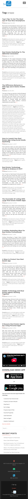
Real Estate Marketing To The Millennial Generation (13, 53)
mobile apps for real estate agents (9, 44)
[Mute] (21, 365)
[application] (14, 360)
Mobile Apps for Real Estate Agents (16, 40)
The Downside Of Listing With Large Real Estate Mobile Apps (14, 199)
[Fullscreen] (24, 365)
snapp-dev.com (17, 125)
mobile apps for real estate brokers (15, 250)
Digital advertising (11, 158)
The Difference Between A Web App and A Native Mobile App (13, 86)
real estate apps (5, 161)
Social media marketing (7, 160)
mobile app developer (12, 279)
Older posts (5, 352)
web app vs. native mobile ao (14, 129)
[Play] (4, 365)
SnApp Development (10, 42)
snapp (19, 44)
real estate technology (7, 193)
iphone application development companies (12, 114)
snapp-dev (11, 125)
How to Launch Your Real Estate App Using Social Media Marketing (14, 140)
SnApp (3, 42)
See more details (6, 424)
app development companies (11, 108)
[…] (6, 35)
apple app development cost (15, 109)
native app (10, 122)
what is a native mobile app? (13, 132)
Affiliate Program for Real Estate (12, 437)
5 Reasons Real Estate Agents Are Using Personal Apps (13, 324)
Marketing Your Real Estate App (12, 452)
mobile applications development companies (12, 117)
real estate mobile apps (13, 124)
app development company (13, 39)
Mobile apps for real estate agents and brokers (13, 190)
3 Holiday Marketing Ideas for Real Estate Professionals (13, 231)
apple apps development (19, 111)
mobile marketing (20, 158)
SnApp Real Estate (9, 224)
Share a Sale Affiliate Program (11, 440)
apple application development (13, 110)
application (4, 112)
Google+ (14, 488)
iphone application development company (13, 114)
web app (16, 128)
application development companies (16, 112)
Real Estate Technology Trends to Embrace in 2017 (12, 168)
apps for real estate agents (19, 43)
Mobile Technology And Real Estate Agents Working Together (13, 292)
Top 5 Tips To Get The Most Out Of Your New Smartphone (13, 20)
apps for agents (21, 160)
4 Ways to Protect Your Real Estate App (13, 260)
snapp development (6, 79)
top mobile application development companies (12, 127)
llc (19, 115)
